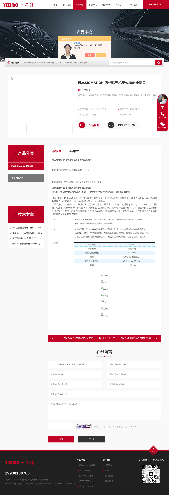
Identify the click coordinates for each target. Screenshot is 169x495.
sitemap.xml (70, 484)
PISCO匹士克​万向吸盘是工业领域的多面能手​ (27, 233)
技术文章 (106, 5)
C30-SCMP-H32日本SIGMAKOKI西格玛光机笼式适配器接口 (90, 338)
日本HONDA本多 (86, 476)
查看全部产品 (17, 178)
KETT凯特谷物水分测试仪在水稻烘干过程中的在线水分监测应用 (27, 238)
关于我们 (67, 5)
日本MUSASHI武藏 (87, 465)
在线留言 (119, 5)
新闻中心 (93, 5)
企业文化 (109, 470)
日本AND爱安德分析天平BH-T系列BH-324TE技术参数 (27, 243)
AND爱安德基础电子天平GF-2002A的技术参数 (27, 228)
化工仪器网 (19, 484)
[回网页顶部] (162, 107)
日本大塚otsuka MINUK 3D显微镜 (73, 63)
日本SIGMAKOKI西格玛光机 (24, 166)
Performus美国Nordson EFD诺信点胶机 (40, 63)
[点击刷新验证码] (83, 426)
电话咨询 (162, 117)
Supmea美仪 (84, 470)
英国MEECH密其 (86, 486)
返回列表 (106, 338)
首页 (55, 5)
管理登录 (29, 484)
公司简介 (109, 465)
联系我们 (133, 5)
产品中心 (80, 5)
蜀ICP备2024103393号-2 (53, 484)
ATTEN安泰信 (85, 481)
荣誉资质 (109, 476)
